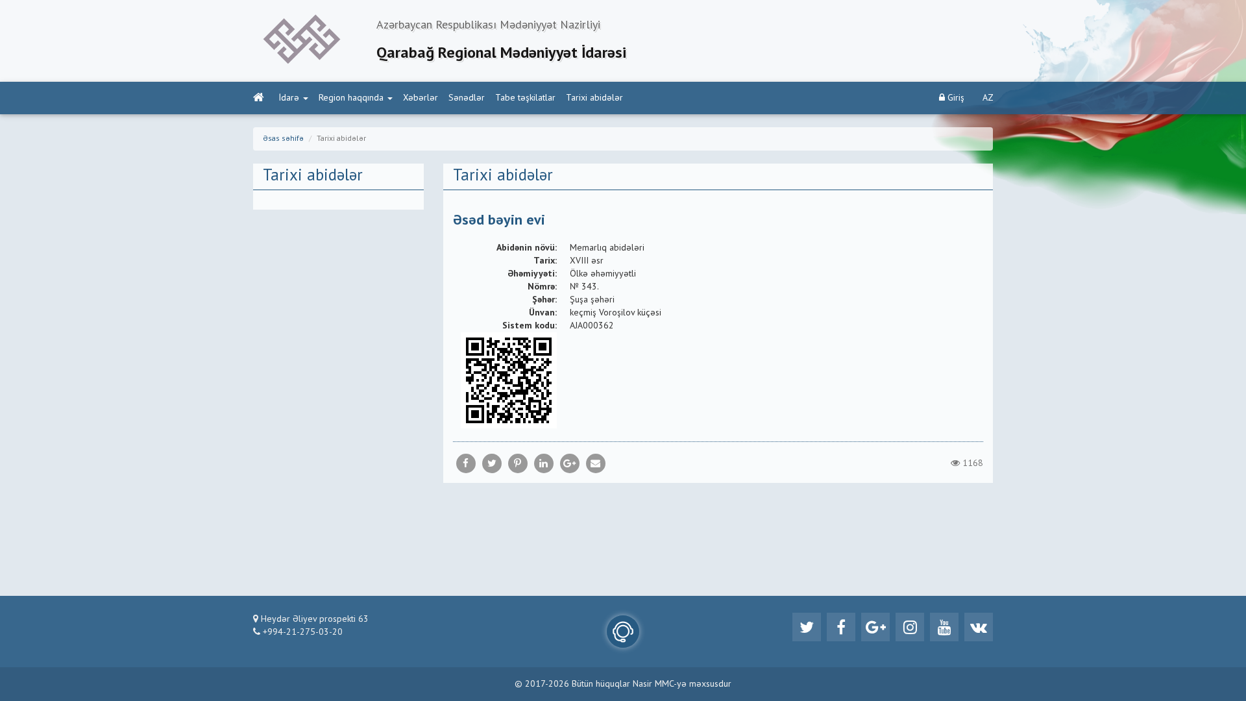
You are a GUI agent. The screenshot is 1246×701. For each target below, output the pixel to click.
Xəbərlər (420, 98)
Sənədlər (466, 98)
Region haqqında (351, 98)
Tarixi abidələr (594, 98)
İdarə (289, 98)
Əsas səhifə (283, 139)
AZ (988, 98)
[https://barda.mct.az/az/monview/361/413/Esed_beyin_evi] (595, 463)
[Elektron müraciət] (623, 631)
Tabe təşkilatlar (525, 98)
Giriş (954, 98)
